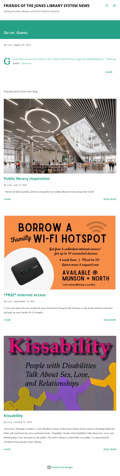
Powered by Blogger (62, 467)
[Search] (107, 5)
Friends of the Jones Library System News (47, 5)
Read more (110, 199)
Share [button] (108, 72)
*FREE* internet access (25, 294)
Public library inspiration (27, 178)
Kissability (13, 415)
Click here (26, 63)
